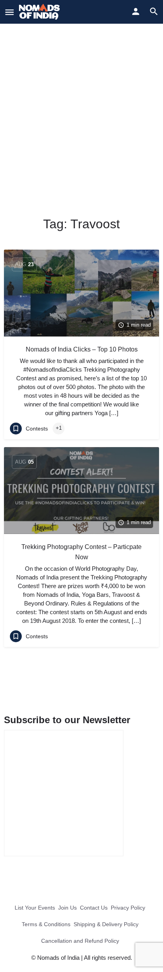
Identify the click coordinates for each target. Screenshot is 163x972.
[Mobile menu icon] (9, 12)
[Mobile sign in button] (136, 11)
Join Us (67, 907)
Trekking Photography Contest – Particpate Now (81, 551)
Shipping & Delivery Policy (106, 924)
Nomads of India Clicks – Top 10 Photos (82, 349)
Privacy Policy (128, 907)
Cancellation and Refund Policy (80, 941)
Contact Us (94, 907)
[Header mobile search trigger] (154, 11)
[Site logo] (40, 12)
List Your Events (35, 907)
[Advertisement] (81, 109)
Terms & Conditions (46, 924)
